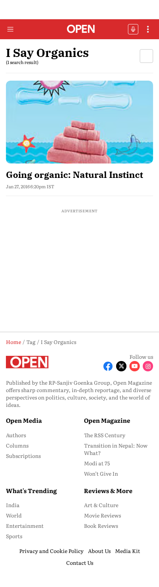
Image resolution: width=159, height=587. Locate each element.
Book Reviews (101, 525)
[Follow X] (121, 366)
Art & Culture (101, 505)
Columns (17, 445)
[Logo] (80, 29)
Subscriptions (23, 455)
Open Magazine (107, 420)
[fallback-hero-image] (79, 122)
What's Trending (31, 490)
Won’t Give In (101, 473)
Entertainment (25, 525)
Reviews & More (108, 490)
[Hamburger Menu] (10, 29)
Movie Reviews (102, 515)
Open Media (24, 420)
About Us (99, 550)
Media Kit (127, 550)
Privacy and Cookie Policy (51, 550)
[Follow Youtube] (134, 366)
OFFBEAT (133, 29)
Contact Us (79, 562)
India (13, 505)
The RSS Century (104, 435)
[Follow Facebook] (108, 366)
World (14, 515)
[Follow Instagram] (148, 366)
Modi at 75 (97, 463)
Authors (16, 435)
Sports (14, 536)
